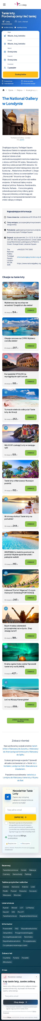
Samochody (17, 874)
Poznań (14, 891)
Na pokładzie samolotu (11, 941)
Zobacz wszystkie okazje (20, 720)
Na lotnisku (28, 937)
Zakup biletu (7, 933)
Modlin (5, 891)
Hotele (23, 870)
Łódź (33, 887)
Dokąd (10, 40)
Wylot (10, 48)
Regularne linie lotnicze (28, 916)
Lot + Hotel (23, 21)
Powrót (10, 56)
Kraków (25, 887)
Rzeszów (23, 891)
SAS (13, 912)
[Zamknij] (36, 977)
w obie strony (8, 27)
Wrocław (17, 895)
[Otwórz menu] (4, 4)
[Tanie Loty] (21, 4)
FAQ (16, 929)
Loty (8, 21)
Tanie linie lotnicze (10, 916)
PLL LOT (21, 912)
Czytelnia (6, 958)
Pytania (16, 958)
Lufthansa (30, 908)
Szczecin (33, 891)
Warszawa (7, 895)
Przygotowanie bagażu (24, 933)
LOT (21, 908)
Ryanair (6, 908)
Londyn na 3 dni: (18, 766)
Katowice (15, 887)
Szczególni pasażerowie (12, 937)
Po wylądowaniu (29, 941)
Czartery (6, 874)
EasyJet (6, 912)
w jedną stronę (22, 27)
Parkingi (28, 874)
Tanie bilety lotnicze (10, 870)
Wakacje (32, 870)
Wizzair (14, 908)
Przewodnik (7, 929)
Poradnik (25, 958)
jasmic (22, 140)
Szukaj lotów (20, 74)
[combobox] (23, 35)
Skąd (9, 32)
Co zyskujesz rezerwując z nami (15, 945)
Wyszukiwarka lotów (29, 929)
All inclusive (7, 962)
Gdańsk (6, 887)
